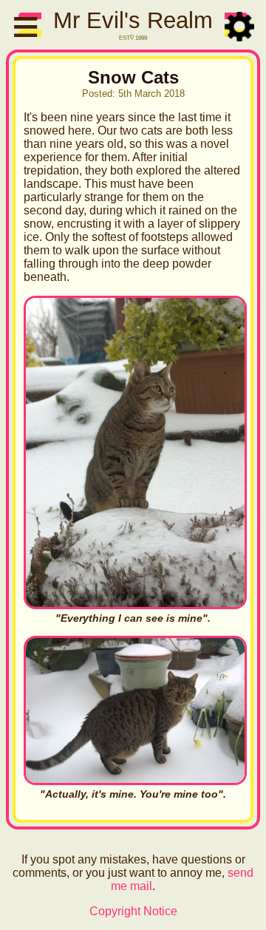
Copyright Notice (133, 911)
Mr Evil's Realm (133, 20)
